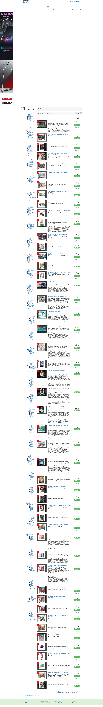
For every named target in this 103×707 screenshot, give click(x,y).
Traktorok (29, 120)
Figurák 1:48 (31, 403)
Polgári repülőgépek (32, 553)
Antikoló (31, 509)
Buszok (31, 372)
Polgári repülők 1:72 (31, 384)
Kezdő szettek (31, 430)
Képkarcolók (30, 150)
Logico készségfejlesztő (31, 270)
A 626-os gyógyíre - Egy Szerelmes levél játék (57, 644)
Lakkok (31, 512)
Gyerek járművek (31, 224)
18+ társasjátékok (31, 144)
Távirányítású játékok (29, 164)
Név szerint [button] (41, 113)
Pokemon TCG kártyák (30, 310)
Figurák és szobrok (29, 283)
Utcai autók (32, 373)
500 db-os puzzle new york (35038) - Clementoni (58, 524)
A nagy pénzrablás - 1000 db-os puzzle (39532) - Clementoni (58, 682)
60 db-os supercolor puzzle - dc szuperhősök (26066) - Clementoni (59, 616)
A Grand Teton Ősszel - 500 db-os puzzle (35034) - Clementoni (58, 663)
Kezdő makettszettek (32, 610)
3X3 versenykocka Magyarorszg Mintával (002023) (58, 296)
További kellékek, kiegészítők (29, 503)
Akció (27, 621)
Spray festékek (31, 479)
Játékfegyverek (30, 200)
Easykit (31, 563)
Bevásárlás (32, 181)
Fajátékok (27, 230)
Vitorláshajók (32, 368)
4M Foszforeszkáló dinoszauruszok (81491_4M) (57, 370)
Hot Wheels (30, 252)
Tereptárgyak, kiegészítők (30, 435)
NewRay (29, 253)
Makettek (25, 313)
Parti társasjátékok (30, 139)
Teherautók (30, 118)
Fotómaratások (32, 432)
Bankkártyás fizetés (28, 703)
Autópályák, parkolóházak (30, 256)
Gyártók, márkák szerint (30, 534)
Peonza (29, 229)
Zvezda (29, 566)
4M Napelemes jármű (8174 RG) (54, 441)
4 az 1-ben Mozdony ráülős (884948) (55, 326)
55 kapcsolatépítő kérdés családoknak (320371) (57, 533)
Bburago (29, 246)
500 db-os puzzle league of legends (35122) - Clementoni (57, 515)
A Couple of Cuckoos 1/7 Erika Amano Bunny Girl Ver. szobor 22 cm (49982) (59, 654)
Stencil (29, 533)
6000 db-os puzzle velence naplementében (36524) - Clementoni (58, 625)
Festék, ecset (30, 261)
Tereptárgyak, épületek (32, 437)
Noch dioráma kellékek (31, 446)
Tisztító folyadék (31, 459)
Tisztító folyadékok (32, 522)
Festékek (27, 470)
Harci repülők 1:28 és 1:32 (31, 333)
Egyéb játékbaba (31, 308)
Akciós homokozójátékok (33, 218)
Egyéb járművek (31, 249)
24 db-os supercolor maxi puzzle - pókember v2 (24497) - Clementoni (57, 235)
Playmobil (29, 213)
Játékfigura (30, 206)
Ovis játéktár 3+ (30, 135)
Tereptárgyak (32, 409)
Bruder (27, 112)
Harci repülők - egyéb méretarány (32, 347)
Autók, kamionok (32, 587)
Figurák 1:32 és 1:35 (31, 400)
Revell (29, 535)
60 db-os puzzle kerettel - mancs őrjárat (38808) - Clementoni (58, 587)
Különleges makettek (30, 411)
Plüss (29, 205)
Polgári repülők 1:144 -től (32, 387)
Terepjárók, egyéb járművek (31, 126)
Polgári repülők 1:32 (31, 378)
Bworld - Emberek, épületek (29, 114)
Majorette (29, 248)
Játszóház (30, 215)
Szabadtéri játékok (29, 214)
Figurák (31, 558)
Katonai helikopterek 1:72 (32, 359)
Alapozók (31, 508)
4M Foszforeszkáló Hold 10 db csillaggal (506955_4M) (59, 388)
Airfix (29, 601)
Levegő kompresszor (30, 457)
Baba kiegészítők (31, 309)
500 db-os (30, 240)
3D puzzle (30, 238)
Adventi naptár (31, 417)
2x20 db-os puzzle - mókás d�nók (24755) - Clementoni (57, 244)
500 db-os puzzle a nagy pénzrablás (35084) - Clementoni (57, 487)
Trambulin (30, 220)
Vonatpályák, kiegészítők (30, 232)
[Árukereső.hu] (29, 695)
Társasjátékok (28, 130)
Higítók (31, 507)
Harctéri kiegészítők (30, 408)
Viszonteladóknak (72, 9)
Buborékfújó (30, 222)
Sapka (29, 279)
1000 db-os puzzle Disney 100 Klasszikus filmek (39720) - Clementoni (57, 154)
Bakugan (29, 208)
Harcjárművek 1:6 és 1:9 (32, 317)
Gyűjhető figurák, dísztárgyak (31, 292)
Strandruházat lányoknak (30, 274)
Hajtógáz (29, 458)
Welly (29, 247)
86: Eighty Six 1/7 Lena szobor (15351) (56, 634)
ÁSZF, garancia (27, 702)
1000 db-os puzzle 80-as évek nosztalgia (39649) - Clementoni (58, 135)
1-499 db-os (30, 239)
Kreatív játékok (28, 147)
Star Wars (32, 412)
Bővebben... (77, 127)
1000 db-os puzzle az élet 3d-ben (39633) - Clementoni (59, 144)
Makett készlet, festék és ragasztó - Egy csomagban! (32, 426)
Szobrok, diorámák (29, 287)
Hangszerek (30, 156)
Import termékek (29, 311)
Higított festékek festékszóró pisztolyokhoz (31, 468)
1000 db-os (30, 241)
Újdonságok (62, 9)
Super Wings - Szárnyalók (30, 203)
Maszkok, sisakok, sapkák (31, 289)
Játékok (25, 111)
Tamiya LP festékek (32, 492)
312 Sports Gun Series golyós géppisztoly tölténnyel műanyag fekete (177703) (58, 282)
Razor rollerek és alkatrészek (31, 227)
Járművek (29, 165)
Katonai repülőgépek (30, 329)
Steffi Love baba (31, 300)
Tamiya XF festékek (32, 490)
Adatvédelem (33, 702)
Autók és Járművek (29, 245)
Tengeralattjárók (33, 367)
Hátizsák (29, 268)
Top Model (30, 163)
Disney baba (30, 302)
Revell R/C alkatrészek (30, 168)
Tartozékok (30, 128)
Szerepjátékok (28, 171)
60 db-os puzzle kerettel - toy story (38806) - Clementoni (57, 597)
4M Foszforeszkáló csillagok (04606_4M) (56, 361)
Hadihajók (32, 366)
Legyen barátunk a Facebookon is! (76, 703)
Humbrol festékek (31, 494)
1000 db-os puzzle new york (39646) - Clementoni (58, 163)
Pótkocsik (29, 119)
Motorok (31, 375)
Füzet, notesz (30, 262)
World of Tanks (31, 415)
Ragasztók (32, 506)
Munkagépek (30, 117)
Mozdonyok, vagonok (30, 234)
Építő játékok (30, 155)
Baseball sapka (30, 293)
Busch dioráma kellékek (31, 440)
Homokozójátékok (31, 216)
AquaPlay (29, 154)
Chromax (29, 590)
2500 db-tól (30, 244)
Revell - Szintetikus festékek (32, 473)
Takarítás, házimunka (32, 188)
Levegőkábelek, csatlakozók (31, 465)
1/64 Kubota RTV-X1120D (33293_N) (55, 121)
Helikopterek (30, 166)
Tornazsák (30, 267)
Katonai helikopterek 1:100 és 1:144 (32, 363)
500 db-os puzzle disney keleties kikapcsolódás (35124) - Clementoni (59, 506)
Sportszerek (30, 225)
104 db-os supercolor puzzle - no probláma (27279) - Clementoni (58, 182)
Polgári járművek (31, 371)
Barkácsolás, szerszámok (30, 194)
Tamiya (29, 611)
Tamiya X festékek (31, 488)
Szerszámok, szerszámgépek (33, 199)
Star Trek (31, 413)
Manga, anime (30, 284)
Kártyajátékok (30, 137)
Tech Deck (30, 254)
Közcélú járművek (31, 116)
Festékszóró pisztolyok (30, 455)
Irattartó (29, 264)
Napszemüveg (30, 278)
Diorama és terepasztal (30, 433)
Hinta (29, 223)
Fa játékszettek (30, 236)
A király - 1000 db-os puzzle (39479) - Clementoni (58, 672)
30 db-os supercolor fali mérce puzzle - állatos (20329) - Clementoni (59, 263)
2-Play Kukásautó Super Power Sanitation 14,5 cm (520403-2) (58, 192)
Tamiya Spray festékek (33, 485)
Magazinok (32, 450)
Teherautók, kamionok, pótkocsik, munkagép (32, 394)
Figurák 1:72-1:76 (32, 405)
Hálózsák (29, 211)
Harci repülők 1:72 (31, 339)
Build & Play (31, 565)
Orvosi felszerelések (32, 177)
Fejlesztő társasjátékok (30, 146)
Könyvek (31, 449)
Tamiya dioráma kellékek (31, 443)
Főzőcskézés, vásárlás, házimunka (30, 179)
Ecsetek (31, 528)
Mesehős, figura (28, 201)
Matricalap (32, 518)
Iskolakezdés (28, 260)
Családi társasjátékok (30, 134)
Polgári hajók (31, 370)
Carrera (29, 251)
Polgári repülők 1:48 (31, 381)
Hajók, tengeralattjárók (33, 545)
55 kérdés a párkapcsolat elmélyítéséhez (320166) (58, 552)
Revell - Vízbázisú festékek (32, 476)
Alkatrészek (30, 129)
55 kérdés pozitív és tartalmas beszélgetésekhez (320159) (58, 566)
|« (54, 692)
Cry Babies (30, 301)
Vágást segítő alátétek (31, 531)
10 (76, 692)
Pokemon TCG (78, 9)
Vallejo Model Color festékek (31, 497)
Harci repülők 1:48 (31, 336)
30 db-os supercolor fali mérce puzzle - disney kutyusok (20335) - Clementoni (59, 273)
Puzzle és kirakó (29, 237)
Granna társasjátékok (30, 132)
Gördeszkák (30, 228)
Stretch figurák (30, 207)
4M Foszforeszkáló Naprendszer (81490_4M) (57, 406)
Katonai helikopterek (30, 350)
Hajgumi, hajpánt (31, 277)
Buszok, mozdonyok (32, 539)
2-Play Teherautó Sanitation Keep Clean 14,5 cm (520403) (58, 201)
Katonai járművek (31, 315)
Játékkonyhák (32, 182)
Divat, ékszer (30, 190)
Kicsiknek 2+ (30, 136)
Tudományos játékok (30, 160)
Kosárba (77, 124)
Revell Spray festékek (33, 481)
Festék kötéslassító (32, 511)
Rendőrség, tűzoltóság (32, 175)
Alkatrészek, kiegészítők (30, 463)
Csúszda (29, 221)
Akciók (57, 9)
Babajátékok (30, 153)
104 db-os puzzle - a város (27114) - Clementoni (58, 172)
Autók (31, 537)
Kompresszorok (33, 598)
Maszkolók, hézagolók (32, 514)
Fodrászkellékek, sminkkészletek (33, 192)
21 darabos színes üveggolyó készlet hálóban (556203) (59, 220)
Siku (29, 257)
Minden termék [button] (49, 113)
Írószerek (29, 263)
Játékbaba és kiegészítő (28, 297)
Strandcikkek (28, 272)
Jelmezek (29, 173)
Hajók (29, 365)
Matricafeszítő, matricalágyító (32, 517)
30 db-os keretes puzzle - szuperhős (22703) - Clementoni (57, 254)
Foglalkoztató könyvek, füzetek (31, 162)
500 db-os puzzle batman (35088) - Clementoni (57, 496)
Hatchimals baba (31, 305)
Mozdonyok (32, 376)
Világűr (31, 396)
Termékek (41, 108)
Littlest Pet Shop (31, 212)
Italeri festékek (31, 500)
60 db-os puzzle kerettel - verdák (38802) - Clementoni (59, 606)
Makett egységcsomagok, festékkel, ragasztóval (31, 420)
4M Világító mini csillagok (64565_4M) (56, 459)
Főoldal (53, 9)
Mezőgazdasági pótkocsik (31, 122)
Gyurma (29, 158)
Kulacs (29, 271)
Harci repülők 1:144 (31, 343)
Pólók (29, 294)
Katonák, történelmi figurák (31, 398)
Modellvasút (30, 169)
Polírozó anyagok (31, 520)
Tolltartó (29, 266)
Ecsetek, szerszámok (30, 524)
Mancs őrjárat (30, 259)
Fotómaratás (30, 431)
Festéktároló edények (30, 461)
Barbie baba (30, 299)
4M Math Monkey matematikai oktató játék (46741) (58, 425)
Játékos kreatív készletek (30, 152)
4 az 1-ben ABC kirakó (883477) (54, 311)
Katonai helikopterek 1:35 (32, 352)
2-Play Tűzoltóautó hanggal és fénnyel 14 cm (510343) (59, 210)
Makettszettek (32, 536)
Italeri (29, 579)
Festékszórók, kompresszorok (28, 452)
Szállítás (42, 702)
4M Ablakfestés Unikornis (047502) (55, 344)
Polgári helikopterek (32, 390)
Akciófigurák (30, 285)
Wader (29, 258)
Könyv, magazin (31, 448)
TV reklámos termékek (30, 295)
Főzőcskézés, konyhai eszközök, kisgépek (32, 185)
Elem (29, 170)
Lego (27, 282)
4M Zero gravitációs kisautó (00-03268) (56, 477)
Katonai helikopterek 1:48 (32, 355)
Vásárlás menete (28, 704)
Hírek (66, 9)
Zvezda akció (28, 622)
